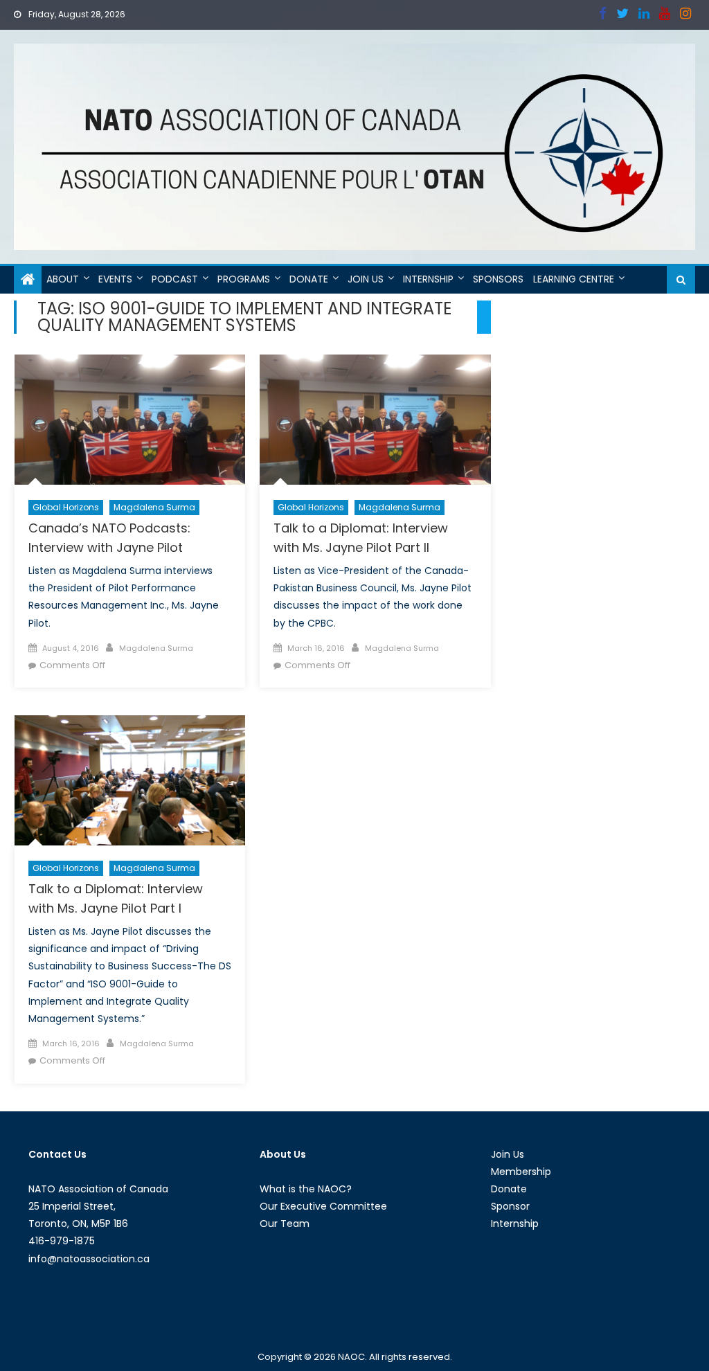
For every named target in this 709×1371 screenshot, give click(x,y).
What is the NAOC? (306, 1189)
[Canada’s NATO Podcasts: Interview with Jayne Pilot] (130, 420)
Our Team (284, 1223)
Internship (428, 279)
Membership (521, 1172)
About (62, 279)
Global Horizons (66, 507)
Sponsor (510, 1206)
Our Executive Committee (323, 1206)
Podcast (175, 279)
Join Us (366, 279)
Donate (308, 279)
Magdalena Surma (154, 507)
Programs (243, 279)
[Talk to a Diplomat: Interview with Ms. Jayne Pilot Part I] (130, 780)
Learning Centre (573, 279)
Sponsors (498, 279)
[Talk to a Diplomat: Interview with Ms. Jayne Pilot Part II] (375, 420)
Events (115, 279)
